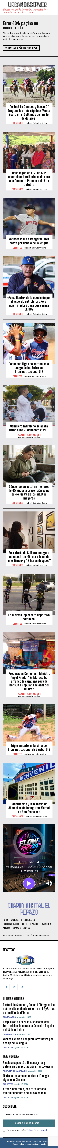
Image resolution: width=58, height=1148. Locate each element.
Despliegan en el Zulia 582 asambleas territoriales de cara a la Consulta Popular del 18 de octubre (29, 179)
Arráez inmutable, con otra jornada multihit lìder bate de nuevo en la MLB (26, 1091)
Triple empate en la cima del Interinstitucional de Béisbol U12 (29, 747)
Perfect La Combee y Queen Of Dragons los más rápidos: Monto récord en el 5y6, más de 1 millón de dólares (29, 112)
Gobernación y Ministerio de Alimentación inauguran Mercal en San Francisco (29, 808)
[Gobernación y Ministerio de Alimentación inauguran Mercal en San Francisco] (29, 783)
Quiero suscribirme (27, 1123)
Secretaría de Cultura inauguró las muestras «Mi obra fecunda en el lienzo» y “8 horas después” (29, 557)
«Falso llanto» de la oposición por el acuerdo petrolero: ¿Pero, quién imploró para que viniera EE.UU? (29, 303)
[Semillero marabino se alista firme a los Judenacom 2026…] (29, 405)
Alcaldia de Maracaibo (28, 435)
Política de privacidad (36, 1130)
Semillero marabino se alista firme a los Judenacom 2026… (29, 428)
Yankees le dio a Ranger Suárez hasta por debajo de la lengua (29, 241)
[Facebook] (6, 987)
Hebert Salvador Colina (36, 123)
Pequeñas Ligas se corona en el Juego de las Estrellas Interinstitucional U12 (29, 368)
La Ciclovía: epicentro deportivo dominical (29, 617)
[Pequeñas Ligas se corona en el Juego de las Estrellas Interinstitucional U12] (29, 343)
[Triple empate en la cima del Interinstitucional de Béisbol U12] (29, 725)
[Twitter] (22, 987)
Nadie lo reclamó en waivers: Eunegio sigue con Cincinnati (26, 1078)
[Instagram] (14, 987)
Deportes (17, 248)
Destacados (17, 123)
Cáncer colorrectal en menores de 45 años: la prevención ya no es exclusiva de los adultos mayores (29, 492)
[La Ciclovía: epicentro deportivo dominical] (29, 594)
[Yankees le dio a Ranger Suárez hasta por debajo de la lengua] (29, 218)
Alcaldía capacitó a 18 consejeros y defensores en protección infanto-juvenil (28, 1064)
